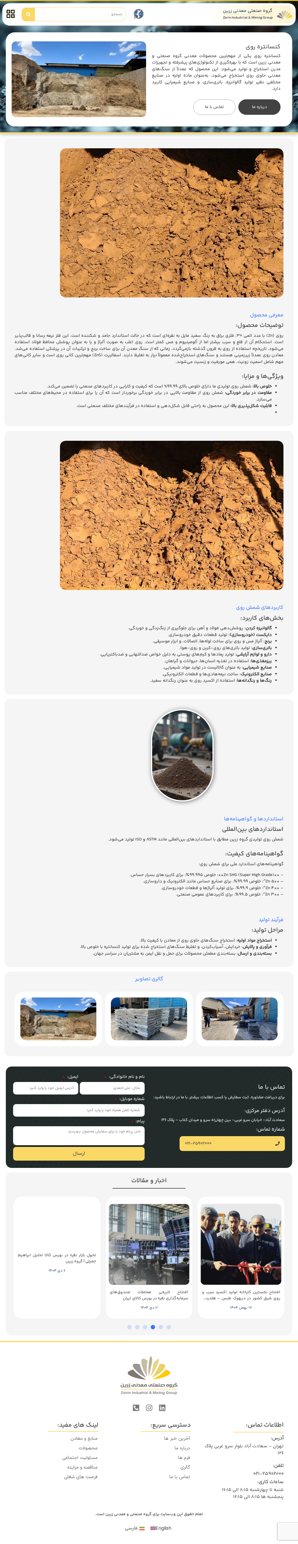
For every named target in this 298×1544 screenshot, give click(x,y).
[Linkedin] (162, 1407)
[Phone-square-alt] (136, 1407)
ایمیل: (72, 1077)
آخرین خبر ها (177, 1438)
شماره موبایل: (131, 1099)
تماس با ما (179, 1477)
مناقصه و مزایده (82, 1467)
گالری (185, 1467)
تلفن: (278, 1465)
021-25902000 (268, 1474)
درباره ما (182, 1448)
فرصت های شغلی (80, 1477)
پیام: (139, 1121)
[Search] (28, 14)
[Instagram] (149, 1407)
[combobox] (80, 14)
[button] (168, 1327)
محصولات (88, 1448)
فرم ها (184, 1457)
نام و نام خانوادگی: (126, 1077)
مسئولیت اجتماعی (79, 1457)
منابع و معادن (83, 1438)
